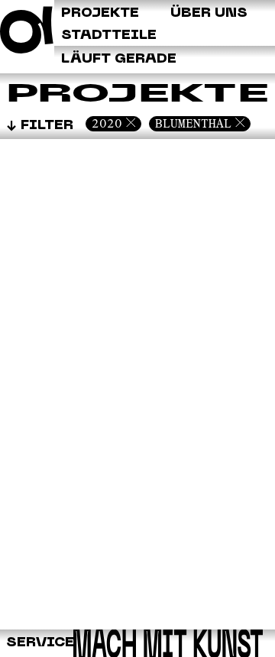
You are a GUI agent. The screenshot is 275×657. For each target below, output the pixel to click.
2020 (107, 123)
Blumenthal (193, 123)
